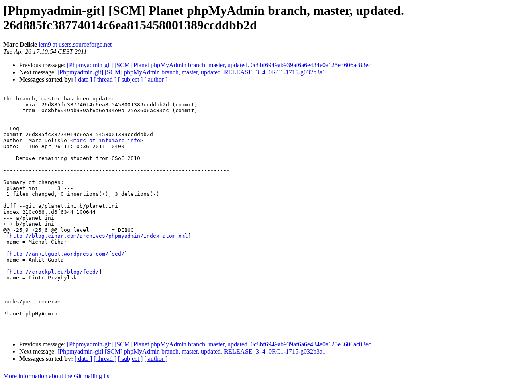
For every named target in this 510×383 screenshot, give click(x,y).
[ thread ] (105, 79)
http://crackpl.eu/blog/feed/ (54, 272)
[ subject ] (130, 79)
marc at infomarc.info (106, 140)
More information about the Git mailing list (57, 376)
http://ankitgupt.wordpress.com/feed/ (67, 254)
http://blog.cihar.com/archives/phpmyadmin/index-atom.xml (99, 236)
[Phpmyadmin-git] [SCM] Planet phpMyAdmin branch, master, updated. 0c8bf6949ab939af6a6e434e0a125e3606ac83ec (219, 65)
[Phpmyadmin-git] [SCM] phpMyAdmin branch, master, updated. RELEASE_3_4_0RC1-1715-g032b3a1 (191, 72)
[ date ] (83, 79)
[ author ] (155, 79)
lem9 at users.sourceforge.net (75, 44)
